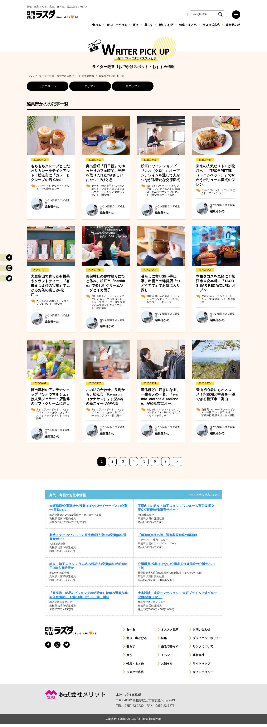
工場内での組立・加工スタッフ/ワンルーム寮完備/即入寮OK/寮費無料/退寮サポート (176, 507)
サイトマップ (201, 663)
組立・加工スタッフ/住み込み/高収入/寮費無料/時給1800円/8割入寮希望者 (88, 566)
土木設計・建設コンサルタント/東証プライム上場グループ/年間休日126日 (177, 595)
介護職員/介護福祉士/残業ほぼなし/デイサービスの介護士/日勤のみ (88, 507)
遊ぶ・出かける (136, 638)
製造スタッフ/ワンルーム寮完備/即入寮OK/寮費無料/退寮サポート (87, 537)
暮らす (130, 646)
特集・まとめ (135, 663)
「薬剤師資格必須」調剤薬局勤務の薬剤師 (167, 535)
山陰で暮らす (170, 646)
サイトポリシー (203, 672)
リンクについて (203, 646)
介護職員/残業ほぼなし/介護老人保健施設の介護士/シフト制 (176, 566)
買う (129, 655)
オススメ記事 (170, 629)
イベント (167, 655)
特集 (164, 638)
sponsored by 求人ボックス (204, 494)
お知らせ (167, 663)
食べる (130, 629)
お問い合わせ (201, 629)
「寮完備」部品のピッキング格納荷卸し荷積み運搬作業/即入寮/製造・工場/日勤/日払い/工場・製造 (88, 595)
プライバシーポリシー (207, 638)
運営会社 (198, 655)
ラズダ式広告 (135, 672)
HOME (30, 75)
